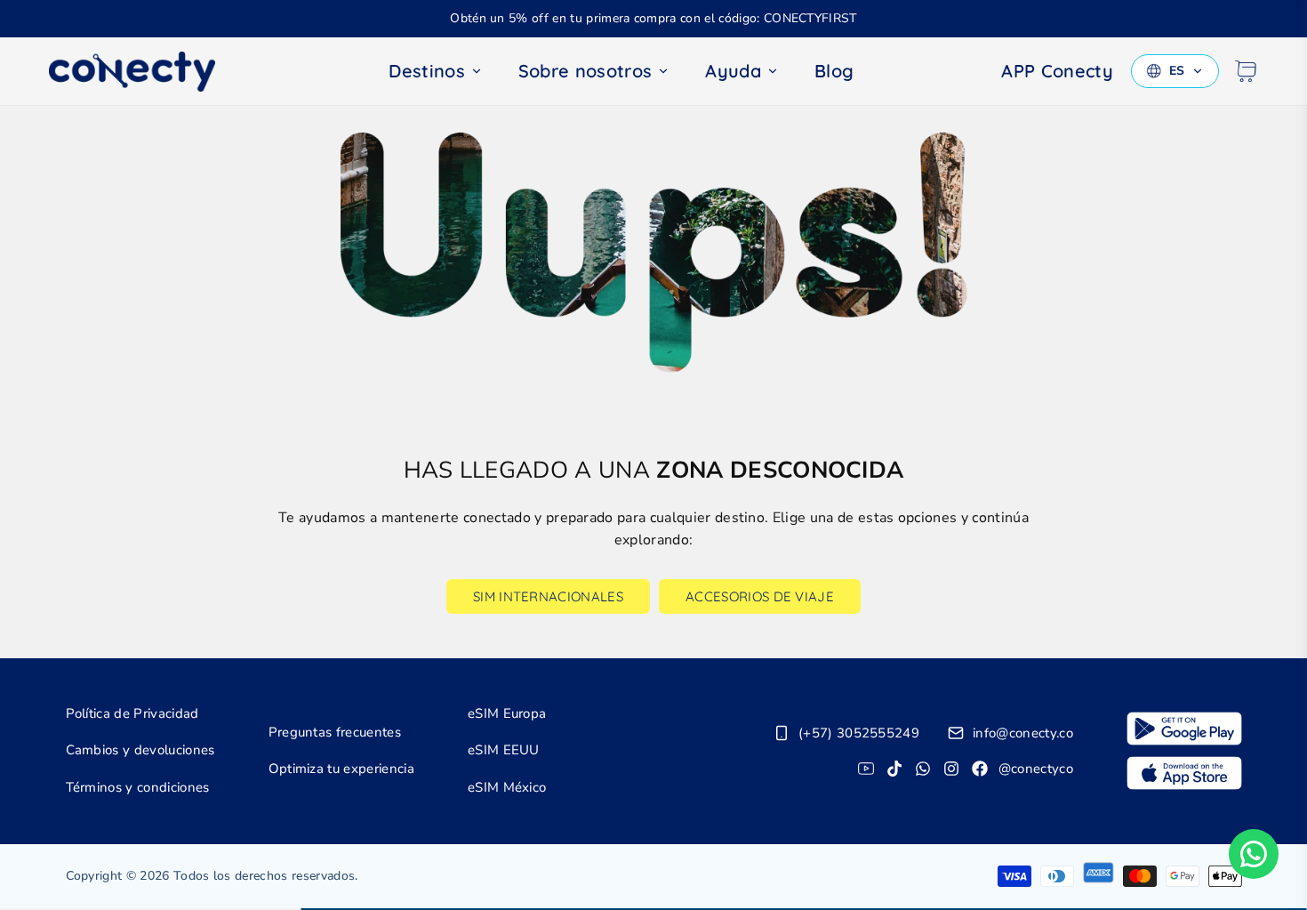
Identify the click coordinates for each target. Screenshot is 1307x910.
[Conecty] (147, 72)
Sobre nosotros (585, 71)
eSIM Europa (507, 713)
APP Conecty (1057, 71)
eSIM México (507, 787)
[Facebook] (980, 769)
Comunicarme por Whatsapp (1254, 854)
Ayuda (733, 71)
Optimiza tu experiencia (341, 768)
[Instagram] (951, 769)
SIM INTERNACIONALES (548, 596)
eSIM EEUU (504, 750)
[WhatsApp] (923, 769)
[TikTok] (894, 769)
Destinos (427, 71)
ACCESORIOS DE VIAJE (760, 596)
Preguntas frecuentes (335, 732)
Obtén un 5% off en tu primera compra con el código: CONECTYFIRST (653, 18)
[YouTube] (866, 769)
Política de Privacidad (132, 713)
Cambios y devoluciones (140, 750)
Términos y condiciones (138, 787)
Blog (834, 71)
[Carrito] (1245, 71)
